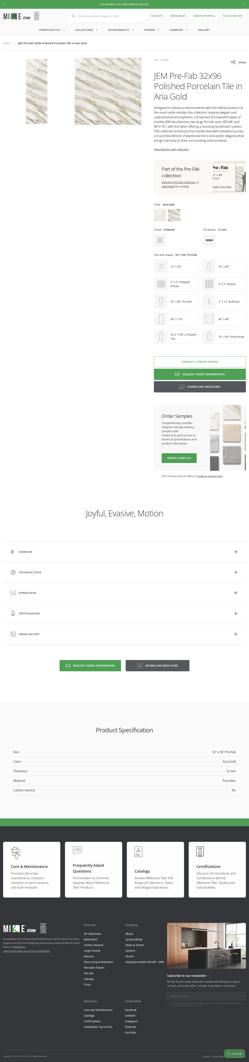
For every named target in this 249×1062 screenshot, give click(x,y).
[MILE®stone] (21, 16)
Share (242, 62)
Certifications (92, 1021)
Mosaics (89, 956)
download (168, 186)
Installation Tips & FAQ (98, 1027)
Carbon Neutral (93, 945)
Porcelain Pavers (94, 967)
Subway (89, 979)
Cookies (206, 1056)
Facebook (131, 1010)
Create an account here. (210, 476)
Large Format (92, 950)
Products (90, 925)
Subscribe (241, 996)
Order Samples (179, 458)
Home (7, 43)
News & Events (134, 945)
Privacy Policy (218, 1056)
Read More (19, 947)
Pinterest (130, 1027)
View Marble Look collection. (171, 149)
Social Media (133, 1001)
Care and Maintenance (98, 1010)
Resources (178, 16)
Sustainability (133, 939)
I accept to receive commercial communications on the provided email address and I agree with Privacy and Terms (207, 1004)
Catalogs (89, 1015)
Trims (87, 984)
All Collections (92, 934)
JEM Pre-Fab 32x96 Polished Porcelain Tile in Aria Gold (52, 43)
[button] (4, 4)
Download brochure (204, 387)
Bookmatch (91, 939)
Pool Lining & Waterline (98, 962)
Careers (130, 950)
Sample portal (204, 16)
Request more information (204, 374)
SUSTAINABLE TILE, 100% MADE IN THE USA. (124, 4)
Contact (156, 16)
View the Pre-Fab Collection (179, 182)
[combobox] (107, 16)
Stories (129, 956)
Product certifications (200, 362)
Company (131, 925)
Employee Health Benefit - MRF (144, 962)
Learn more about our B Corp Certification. (26, 951)
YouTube (130, 1032)
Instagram (131, 1021)
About (129, 934)
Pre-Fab (88, 973)
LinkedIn (130, 1015)
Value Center (232, 16)
